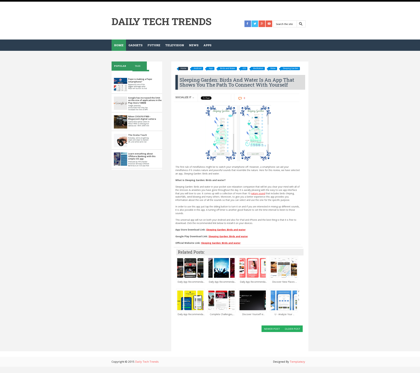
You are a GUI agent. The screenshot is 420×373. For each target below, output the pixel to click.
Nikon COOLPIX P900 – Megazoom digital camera (142, 118)
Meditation (258, 68)
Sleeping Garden (290, 68)
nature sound (258, 193)
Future (153, 45)
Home (119, 45)
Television (174, 45)
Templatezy (297, 361)
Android (197, 68)
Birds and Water (227, 68)
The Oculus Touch (137, 134)
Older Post (292, 328)
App (211, 68)
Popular (120, 65)
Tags (137, 65)
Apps (207, 45)
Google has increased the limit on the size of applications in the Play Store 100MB (145, 100)
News (194, 45)
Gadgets (135, 45)
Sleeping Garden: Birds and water (226, 229)
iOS (244, 68)
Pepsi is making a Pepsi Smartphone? (140, 80)
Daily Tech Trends (161, 21)
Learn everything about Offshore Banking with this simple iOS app (142, 156)
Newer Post (272, 328)
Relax (273, 68)
